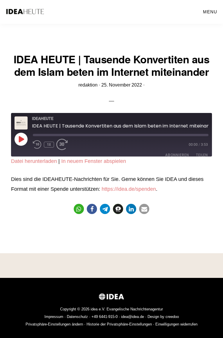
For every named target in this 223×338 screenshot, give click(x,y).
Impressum (53, 316)
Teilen (202, 154)
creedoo (172, 316)
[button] (79, 209)
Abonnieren (177, 154)
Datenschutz (77, 316)
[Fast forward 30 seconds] (65, 144)
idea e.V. (98, 309)
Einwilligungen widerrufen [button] (176, 324)
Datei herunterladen (34, 161)
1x (49, 144)
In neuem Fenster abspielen (93, 161)
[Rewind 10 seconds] (37, 144)
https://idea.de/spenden (129, 189)
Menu (210, 11)
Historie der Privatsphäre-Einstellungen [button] (119, 324)
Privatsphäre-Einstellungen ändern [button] (54, 324)
